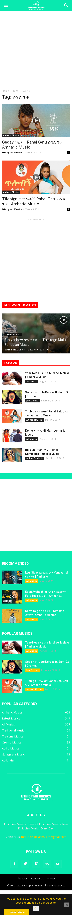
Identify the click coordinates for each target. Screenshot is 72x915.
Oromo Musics (11, 742)
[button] (66, 5)
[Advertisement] (36, 49)
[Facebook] (14, 864)
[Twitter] (25, 864)
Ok (36, 908)
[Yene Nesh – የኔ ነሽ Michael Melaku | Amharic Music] (12, 378)
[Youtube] (58, 864)
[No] (66, 904)
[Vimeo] (36, 864)
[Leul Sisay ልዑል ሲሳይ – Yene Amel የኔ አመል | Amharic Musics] (12, 577)
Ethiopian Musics (12, 152)
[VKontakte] (47, 864)
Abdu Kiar (8, 760)
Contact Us (37, 878)
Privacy (51, 878)
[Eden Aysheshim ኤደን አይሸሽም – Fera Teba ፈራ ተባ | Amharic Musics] (12, 597)
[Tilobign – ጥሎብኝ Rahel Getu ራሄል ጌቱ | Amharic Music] (36, 177)
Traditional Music (13, 730)
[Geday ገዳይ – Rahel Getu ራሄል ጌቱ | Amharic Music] (36, 120)
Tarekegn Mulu (13, 334)
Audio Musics (10, 748)
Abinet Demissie (34, 458)
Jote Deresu (32, 400)
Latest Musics (11, 718)
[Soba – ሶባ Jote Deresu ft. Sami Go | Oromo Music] (12, 397)
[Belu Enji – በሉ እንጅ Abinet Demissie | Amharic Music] (12, 455)
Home (5, 91)
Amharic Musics (11, 135)
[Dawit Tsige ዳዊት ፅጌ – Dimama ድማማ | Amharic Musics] (12, 616)
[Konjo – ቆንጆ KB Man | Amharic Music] (12, 435)
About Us (22, 878)
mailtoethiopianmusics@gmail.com (43, 837)
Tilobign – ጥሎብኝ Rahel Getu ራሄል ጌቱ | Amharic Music (33, 201)
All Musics (31, 381)
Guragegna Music (13, 754)
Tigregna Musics (12, 736)
